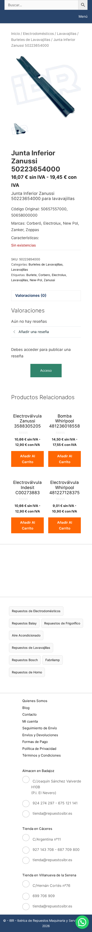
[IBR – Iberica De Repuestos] (8, 17)
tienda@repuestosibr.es (52, 813)
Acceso (46, 370)
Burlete (31, 275)
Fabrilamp (52, 660)
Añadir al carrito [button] (27, 459)
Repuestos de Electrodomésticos (36, 611)
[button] (82, 922)
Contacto (29, 714)
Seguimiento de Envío (39, 728)
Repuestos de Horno (27, 672)
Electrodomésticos (38, 34)
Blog (25, 708)
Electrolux (59, 275)
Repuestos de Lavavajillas (31, 647)
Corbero (44, 275)
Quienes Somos (34, 701)
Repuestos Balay (24, 623)
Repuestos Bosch (25, 660)
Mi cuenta (30, 721)
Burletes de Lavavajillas (30, 40)
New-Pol (36, 280)
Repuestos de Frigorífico (62, 623)
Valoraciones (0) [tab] (30, 295)
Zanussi (49, 280)
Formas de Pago (35, 742)
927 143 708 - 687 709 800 (56, 849)
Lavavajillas (66, 34)
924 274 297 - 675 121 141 (55, 803)
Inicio (15, 34)
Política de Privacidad (39, 748)
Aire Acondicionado (26, 635)
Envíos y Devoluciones (40, 735)
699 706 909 (44, 896)
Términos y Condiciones (41, 755)
